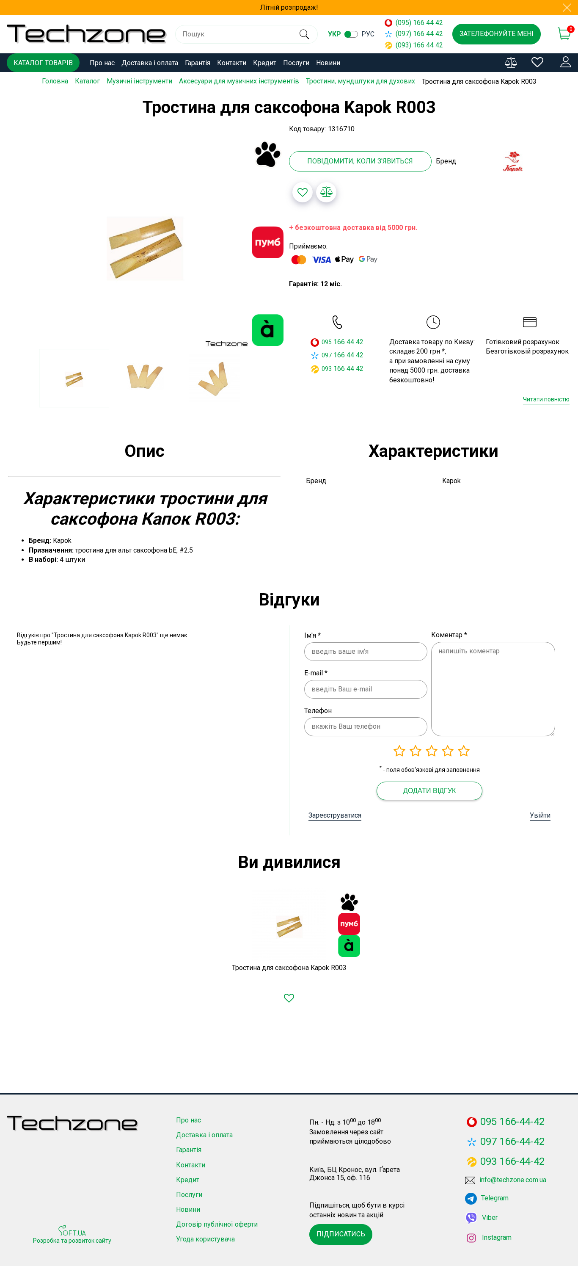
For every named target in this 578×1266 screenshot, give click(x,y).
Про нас (102, 63)
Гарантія (197, 63)
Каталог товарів (43, 63)
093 (327, 368)
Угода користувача (205, 1239)
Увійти (540, 815)
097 (327, 355)
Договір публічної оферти (217, 1224)
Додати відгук (429, 790)
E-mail (316, 673)
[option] (144, 243)
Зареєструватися (334, 815)
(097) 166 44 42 (415, 34)
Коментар (449, 635)
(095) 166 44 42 (415, 23)
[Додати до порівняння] (326, 192)
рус (367, 34)
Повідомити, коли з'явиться (360, 161)
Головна (55, 81)
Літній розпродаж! (289, 7)
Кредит (264, 63)
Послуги (296, 63)
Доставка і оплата (149, 63)
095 (327, 342)
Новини (328, 63)
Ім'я (312, 635)
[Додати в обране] (302, 192)
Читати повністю (546, 399)
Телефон (318, 711)
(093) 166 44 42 (415, 45)
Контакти (231, 63)
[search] (304, 34)
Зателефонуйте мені (497, 34)
